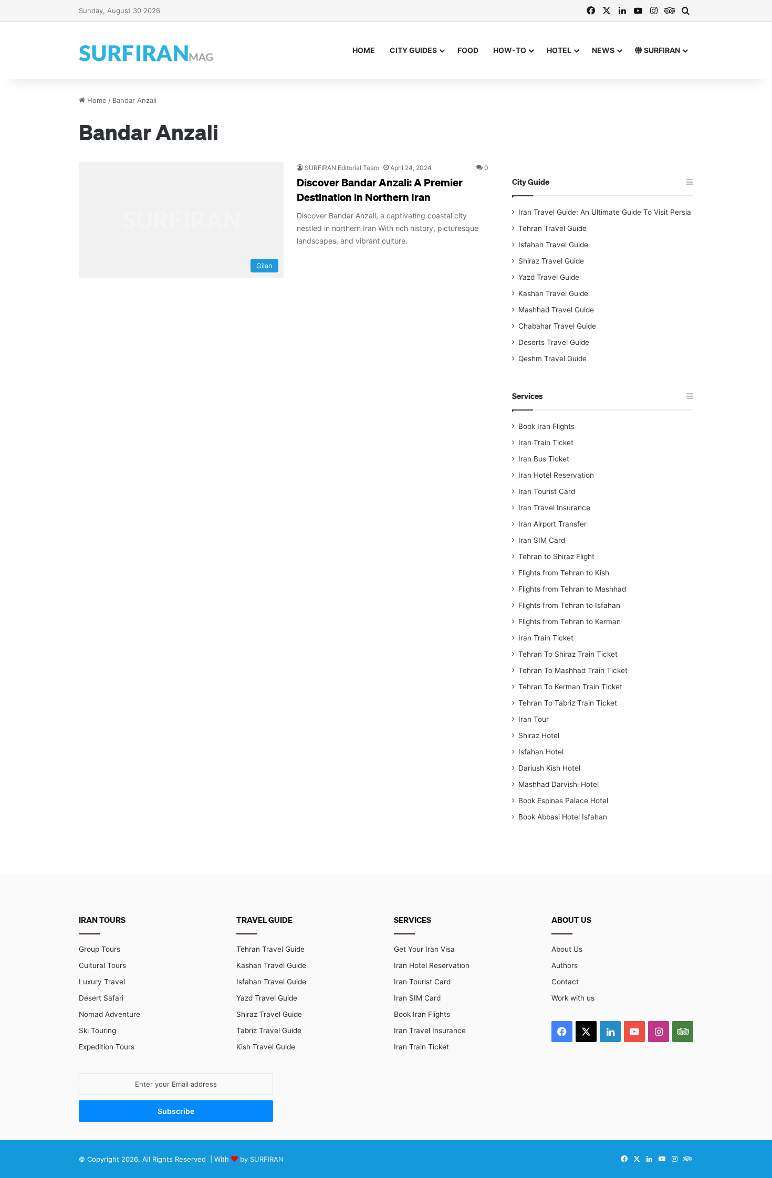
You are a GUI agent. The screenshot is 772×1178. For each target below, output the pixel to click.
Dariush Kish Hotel (549, 768)
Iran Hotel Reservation (556, 475)
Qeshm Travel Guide (552, 358)
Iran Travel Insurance (554, 507)
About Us (566, 949)
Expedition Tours (106, 1047)
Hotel (559, 50)
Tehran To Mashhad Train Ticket (573, 670)
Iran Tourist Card (546, 491)
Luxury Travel (102, 981)
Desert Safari (101, 998)
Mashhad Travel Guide (556, 310)
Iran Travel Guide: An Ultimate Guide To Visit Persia (604, 212)
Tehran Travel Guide (552, 228)
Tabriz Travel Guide (268, 1030)
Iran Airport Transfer (552, 524)
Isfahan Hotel (541, 752)
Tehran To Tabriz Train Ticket (567, 703)
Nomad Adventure (109, 1014)
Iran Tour (533, 719)
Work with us (572, 998)
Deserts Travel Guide (553, 342)
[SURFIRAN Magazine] (147, 50)
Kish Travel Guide (265, 1047)
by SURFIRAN (262, 1159)
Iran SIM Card (541, 540)
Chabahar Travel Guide (557, 326)
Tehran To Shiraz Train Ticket (568, 654)
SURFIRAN (661, 50)
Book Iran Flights (546, 426)
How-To (509, 50)
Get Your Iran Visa (424, 949)
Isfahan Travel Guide (553, 244)
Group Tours (99, 949)
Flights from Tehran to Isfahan (569, 605)
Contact (565, 981)
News (603, 50)
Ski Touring (97, 1030)
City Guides (413, 50)
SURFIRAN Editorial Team (342, 168)
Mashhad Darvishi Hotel (558, 784)
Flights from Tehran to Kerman (569, 621)
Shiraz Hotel (538, 735)
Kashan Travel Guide (553, 293)
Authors (564, 965)
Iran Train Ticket (545, 442)
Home (363, 50)
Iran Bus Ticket (543, 459)
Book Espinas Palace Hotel (563, 800)
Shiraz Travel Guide (551, 261)
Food (467, 50)
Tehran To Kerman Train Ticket (570, 686)
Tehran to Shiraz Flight (556, 556)
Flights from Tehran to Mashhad (572, 589)
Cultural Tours (102, 965)
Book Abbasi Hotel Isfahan (562, 817)
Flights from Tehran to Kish (563, 573)
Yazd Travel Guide (548, 277)
